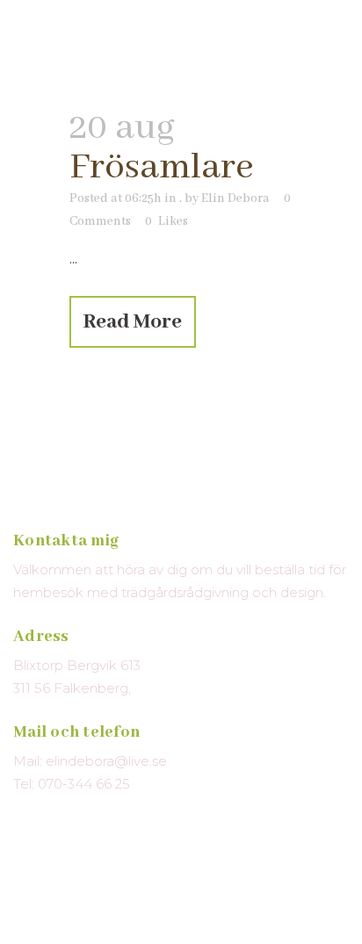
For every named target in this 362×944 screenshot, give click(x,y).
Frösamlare (161, 167)
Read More (132, 322)
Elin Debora (235, 198)
